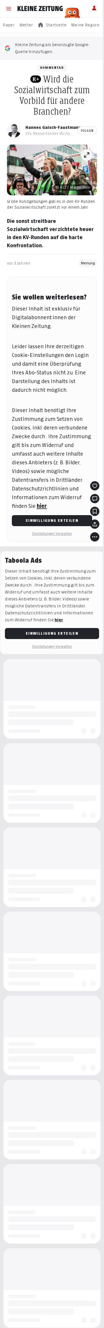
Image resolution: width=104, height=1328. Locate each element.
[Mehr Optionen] (94, 537)
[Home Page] (40, 9)
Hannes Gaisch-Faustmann (53, 127)
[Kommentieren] (94, 498)
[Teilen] (94, 524)
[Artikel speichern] (94, 511)
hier (42, 506)
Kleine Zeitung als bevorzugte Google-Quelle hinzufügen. (52, 48)
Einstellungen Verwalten (52, 533)
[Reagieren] (94, 485)
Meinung (88, 263)
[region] (52, 25)
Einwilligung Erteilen (52, 520)
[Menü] (9, 9)
